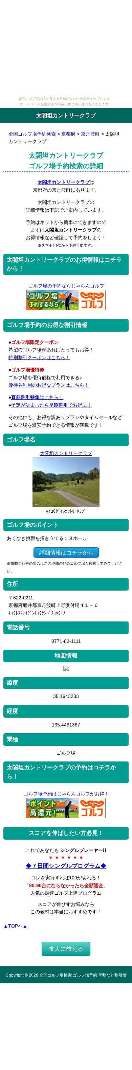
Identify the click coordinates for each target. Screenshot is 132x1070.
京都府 (68, 134)
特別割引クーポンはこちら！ (39, 357)
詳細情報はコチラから (66, 552)
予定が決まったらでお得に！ (51, 405)
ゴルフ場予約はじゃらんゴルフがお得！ (66, 793)
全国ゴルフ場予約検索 (32, 134)
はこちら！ (37, 397)
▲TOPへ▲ (15, 926)
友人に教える (66, 949)
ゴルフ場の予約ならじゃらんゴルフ (66, 285)
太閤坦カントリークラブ (64, 182)
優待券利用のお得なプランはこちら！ (48, 385)
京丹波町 (90, 134)
